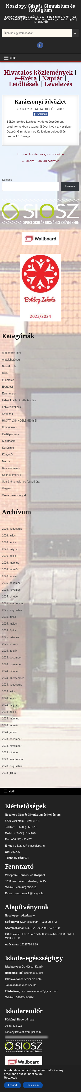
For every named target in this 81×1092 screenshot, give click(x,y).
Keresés (7, 179)
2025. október (10, 596)
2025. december (11, 582)
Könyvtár (7, 454)
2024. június (9, 698)
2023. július (9, 772)
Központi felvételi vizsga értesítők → (40, 154)
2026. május (9, 549)
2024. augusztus (12, 684)
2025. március (10, 637)
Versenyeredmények (14, 495)
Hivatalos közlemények (38, 72)
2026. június (9, 542)
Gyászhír (7, 413)
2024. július (9, 691)
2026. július (9, 535)
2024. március (10, 718)
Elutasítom (33, 1085)
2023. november (11, 745)
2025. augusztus (12, 610)
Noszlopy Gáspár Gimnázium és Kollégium (40, 8)
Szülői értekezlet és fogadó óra (20, 481)
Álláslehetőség (11, 359)
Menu (13, 58)
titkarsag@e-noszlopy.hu (30, 845)
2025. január (9, 650)
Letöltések (24, 84)
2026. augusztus (12, 528)
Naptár (52, 78)
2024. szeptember (13, 678)
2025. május (9, 623)
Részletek (10, 1077)
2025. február (10, 644)
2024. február (10, 725)
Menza (6, 461)
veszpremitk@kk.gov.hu (29, 893)
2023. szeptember (13, 759)
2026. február (10, 569)
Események (9, 393)
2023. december (11, 739)
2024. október (10, 671)
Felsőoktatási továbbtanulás (19, 400)
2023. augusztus (12, 766)
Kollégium (8, 447)
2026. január (9, 576)
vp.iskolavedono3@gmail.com (40, 991)
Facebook (42, 114)
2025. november (11, 589)
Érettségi (7, 386)
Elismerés (8, 379)
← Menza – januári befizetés (40, 160)
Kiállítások (8, 440)
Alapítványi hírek (12, 352)
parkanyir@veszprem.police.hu (23, 1031)
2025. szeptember (13, 603)
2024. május (9, 705)
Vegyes (6, 488)
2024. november (11, 664)
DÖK (5, 373)
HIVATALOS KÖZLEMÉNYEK (51, 109)
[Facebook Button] (40, 45)
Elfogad (12, 1085)
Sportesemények (12, 474)
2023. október (10, 752)
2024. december (11, 657)
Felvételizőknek (11, 407)
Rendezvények (11, 468)
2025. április (9, 630)
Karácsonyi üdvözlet (40, 102)
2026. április (9, 555)
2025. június (9, 616)
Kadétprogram (10, 434)
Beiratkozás (9, 366)
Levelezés (58, 84)
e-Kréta (26, 78)
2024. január (9, 732)
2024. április (9, 711)
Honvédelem (9, 427)
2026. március (10, 562)
